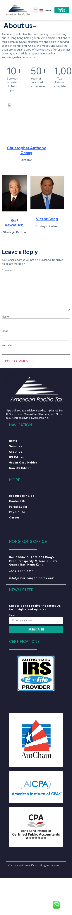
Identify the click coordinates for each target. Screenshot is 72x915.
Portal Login (18, 506)
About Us (15, 451)
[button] (35, 10)
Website (7, 345)
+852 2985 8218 (21, 571)
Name (5, 316)
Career (14, 517)
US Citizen (17, 457)
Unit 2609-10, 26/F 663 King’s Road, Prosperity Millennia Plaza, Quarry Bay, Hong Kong (34, 561)
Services (15, 446)
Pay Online (17, 511)
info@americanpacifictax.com (31, 578)
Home (13, 440)
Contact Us (17, 501)
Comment (8, 270)
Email (5, 331)
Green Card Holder (23, 462)
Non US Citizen (20, 468)
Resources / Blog (22, 495)
